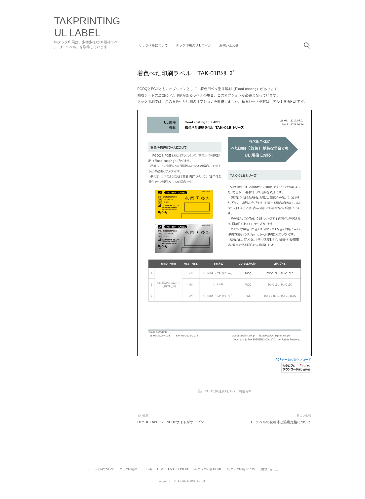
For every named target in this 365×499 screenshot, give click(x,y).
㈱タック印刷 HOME (208, 469)
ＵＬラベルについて (153, 45)
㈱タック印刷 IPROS (241, 469)
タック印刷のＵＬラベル (193, 45)
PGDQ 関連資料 (216, 391)
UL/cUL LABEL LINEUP (173, 469)
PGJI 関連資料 (241, 391)
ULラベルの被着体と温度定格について (281, 422)
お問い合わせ (229, 45)
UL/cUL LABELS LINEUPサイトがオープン (170, 422)
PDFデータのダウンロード (293, 359)
